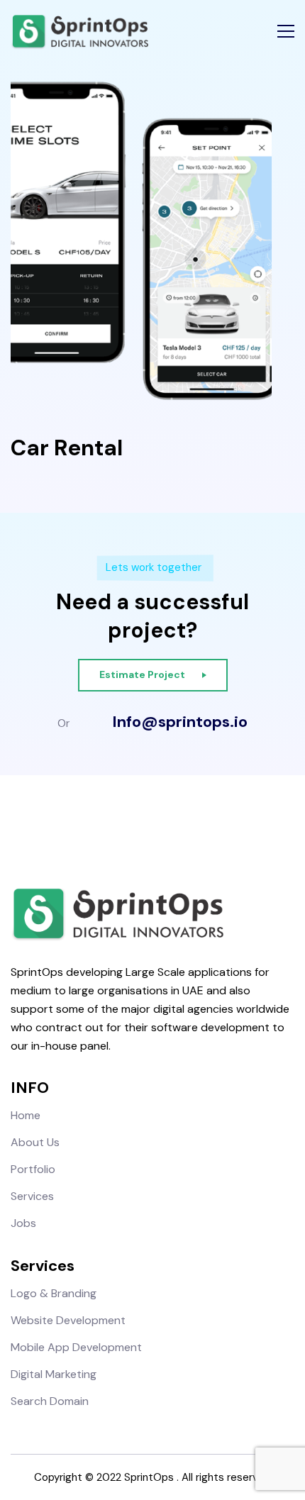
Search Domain (50, 1401)
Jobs (23, 1223)
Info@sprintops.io (180, 722)
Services (32, 1196)
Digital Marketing (53, 1374)
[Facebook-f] (115, 828)
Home (25, 1115)
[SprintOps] (79, 32)
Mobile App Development (76, 1347)
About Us (35, 1142)
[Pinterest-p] (189, 828)
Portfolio (33, 1169)
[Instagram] (140, 828)
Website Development (68, 1320)
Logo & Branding (53, 1293)
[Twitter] (165, 828)
